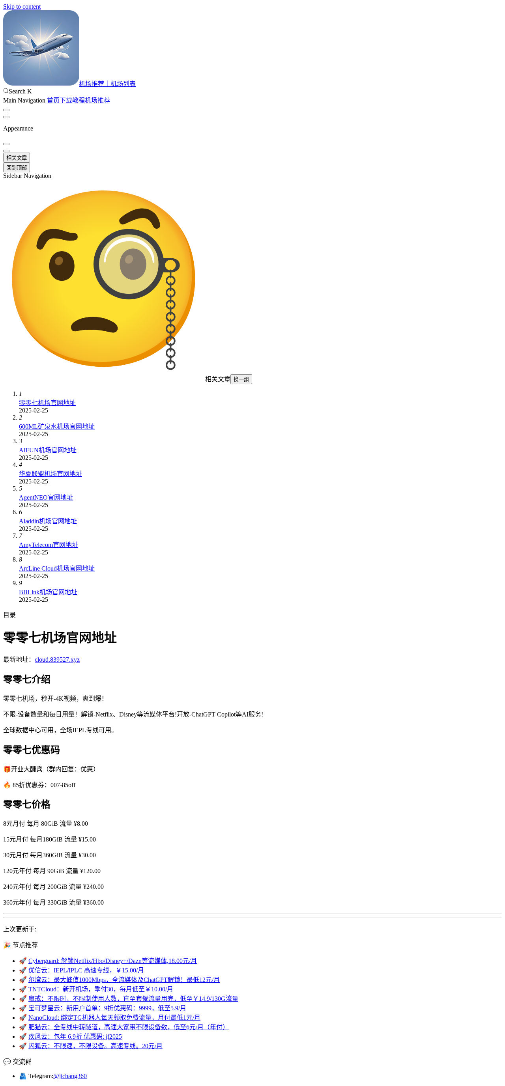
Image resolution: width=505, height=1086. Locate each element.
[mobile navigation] (6, 151)
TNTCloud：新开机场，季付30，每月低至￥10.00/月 (100, 989)
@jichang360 (70, 1076)
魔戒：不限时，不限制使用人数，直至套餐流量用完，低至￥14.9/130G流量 (133, 998)
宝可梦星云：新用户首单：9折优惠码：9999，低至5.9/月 (107, 1008)
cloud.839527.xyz (57, 659)
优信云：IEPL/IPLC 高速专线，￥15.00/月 (86, 970)
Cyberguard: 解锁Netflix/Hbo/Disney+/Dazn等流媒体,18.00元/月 (112, 960)
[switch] (6, 110)
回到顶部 (16, 168)
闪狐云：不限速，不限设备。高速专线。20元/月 (95, 1046)
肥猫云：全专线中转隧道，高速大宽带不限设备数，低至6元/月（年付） (128, 1027)
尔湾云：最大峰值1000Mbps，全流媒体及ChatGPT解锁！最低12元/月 (124, 979)
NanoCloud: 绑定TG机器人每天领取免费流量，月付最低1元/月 (114, 1017)
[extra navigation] (6, 117)
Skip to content (22, 6)
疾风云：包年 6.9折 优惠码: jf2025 (75, 1036)
